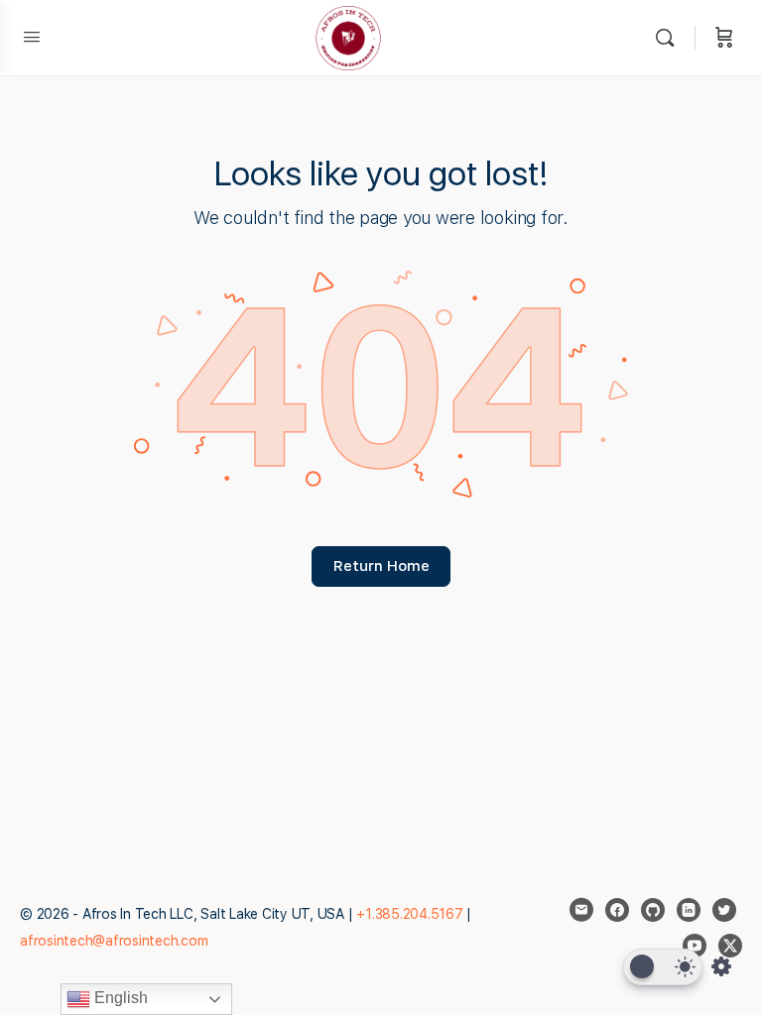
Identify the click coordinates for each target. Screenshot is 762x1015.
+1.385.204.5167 (409, 914)
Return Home (381, 566)
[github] (653, 910)
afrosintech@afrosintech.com (114, 941)
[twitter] (724, 910)
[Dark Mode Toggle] (662, 967)
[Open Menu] (32, 36)
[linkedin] (688, 910)
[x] (730, 946)
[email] (581, 910)
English (119, 997)
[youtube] (694, 946)
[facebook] (617, 910)
